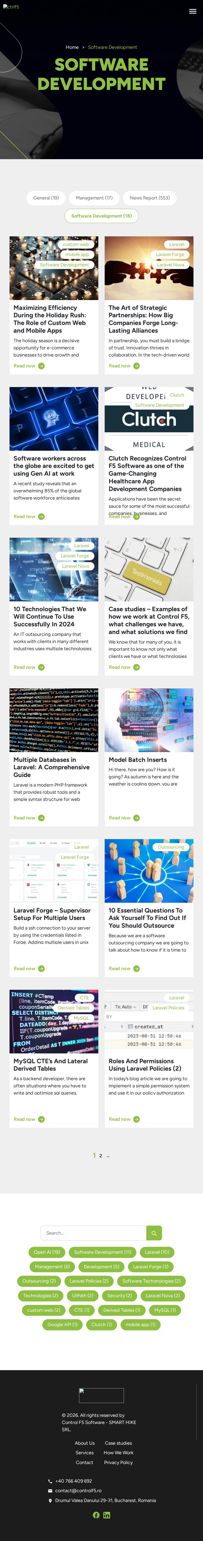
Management (94, 198)
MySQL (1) (165, 1310)
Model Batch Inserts (138, 759)
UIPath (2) (82, 1296)
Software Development (101, 216)
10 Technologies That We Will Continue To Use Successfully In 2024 (49, 616)
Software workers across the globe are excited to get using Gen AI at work (53, 466)
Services (85, 1453)
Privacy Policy (118, 1462)
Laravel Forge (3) (150, 1267)
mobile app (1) (140, 1324)
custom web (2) (43, 1310)
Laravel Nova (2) (163, 1296)
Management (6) (52, 1267)
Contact (84, 1462)
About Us (85, 1443)
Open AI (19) (47, 1252)
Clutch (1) (101, 1324)
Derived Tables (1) (121, 1310)
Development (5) (101, 1267)
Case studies (118, 1443)
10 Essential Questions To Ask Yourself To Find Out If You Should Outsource (147, 918)
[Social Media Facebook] (96, 1516)
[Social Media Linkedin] (107, 1516)
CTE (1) (81, 1310)
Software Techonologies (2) (151, 1281)
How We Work (118, 1453)
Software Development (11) (102, 1252)
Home (72, 47)
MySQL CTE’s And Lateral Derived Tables (50, 1065)
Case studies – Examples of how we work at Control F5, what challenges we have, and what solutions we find (149, 620)
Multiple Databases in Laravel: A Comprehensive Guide (51, 767)
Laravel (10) (157, 1252)
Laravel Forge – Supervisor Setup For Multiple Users (52, 914)
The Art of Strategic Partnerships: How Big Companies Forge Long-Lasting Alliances (143, 319)
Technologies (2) (40, 1296)
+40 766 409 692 (73, 1481)
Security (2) (119, 1296)
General (46, 198)
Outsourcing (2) (39, 1281)
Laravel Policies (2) (89, 1281)
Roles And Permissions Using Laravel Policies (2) (145, 1065)
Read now (24, 366)
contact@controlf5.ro (78, 1491)
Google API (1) (62, 1324)
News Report (150, 198)
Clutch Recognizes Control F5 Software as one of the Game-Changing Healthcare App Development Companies (147, 474)
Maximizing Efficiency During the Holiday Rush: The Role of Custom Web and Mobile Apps (49, 319)
